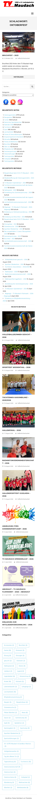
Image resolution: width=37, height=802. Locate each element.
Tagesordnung (10, 761)
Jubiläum (8, 671)
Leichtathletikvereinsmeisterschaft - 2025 (17, 241)
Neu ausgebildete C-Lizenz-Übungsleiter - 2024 (17, 232)
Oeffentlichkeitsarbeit (23, 58)
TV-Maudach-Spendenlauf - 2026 (15, 183)
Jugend (20, 671)
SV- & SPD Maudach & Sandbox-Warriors (17, 745)
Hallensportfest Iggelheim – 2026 (15, 279)
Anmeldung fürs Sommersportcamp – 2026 (19, 284)
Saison (7, 718)
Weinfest (8, 787)
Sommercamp (21, 718)
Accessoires (9, 645)
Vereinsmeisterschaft (12, 767)
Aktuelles (7, 139)
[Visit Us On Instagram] (20, 105)
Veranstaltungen (9, 154)
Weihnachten (24, 782)
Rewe (25, 712)
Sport (6, 129)
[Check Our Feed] (13, 105)
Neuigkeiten (8, 117)
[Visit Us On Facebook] (5, 105)
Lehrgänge (26, 686)
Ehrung (7, 655)
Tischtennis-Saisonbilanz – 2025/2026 (17, 267)
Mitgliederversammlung (13, 697)
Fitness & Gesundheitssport (13, 134)
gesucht (8, 661)
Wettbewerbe (22, 787)
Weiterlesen (18, 77)
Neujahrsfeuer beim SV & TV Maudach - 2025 (18, 219)
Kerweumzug (25, 676)
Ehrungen (20, 655)
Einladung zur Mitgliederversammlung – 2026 (17, 299)
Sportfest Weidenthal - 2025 (13, 229)
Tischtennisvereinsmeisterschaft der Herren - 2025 (18, 186)
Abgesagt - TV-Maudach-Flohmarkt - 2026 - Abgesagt (18, 208)
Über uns (7, 146)
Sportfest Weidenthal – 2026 (14, 264)
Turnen (6, 120)
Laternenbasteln (10, 686)
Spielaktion (19, 723)
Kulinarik (20, 681)
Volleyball (7, 159)
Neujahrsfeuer (22, 702)
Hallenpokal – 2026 (11, 272)
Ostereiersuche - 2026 (11, 226)
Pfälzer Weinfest (10, 712)
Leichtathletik (8, 132)
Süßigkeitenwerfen (11, 751)
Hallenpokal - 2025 (10, 190)
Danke (7, 650)
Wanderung (9, 782)
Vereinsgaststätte (10, 115)
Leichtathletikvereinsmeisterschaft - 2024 (17, 202)
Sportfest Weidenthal (12, 733)
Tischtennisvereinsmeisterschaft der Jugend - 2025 (19, 198)
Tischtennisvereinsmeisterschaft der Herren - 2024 (18, 247)
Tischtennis (8, 127)
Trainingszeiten (9, 156)
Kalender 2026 (8, 125)
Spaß (7, 723)
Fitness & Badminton (11, 142)
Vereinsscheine (10, 777)
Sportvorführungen (11, 738)
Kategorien (5, 92)
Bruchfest (7, 144)
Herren (22, 666)
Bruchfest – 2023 (10, 55)
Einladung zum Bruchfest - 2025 (14, 217)
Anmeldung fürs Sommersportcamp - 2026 (18, 192)
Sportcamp (25, 728)
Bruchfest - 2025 (9, 239)
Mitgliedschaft (9, 149)
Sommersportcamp (10, 151)
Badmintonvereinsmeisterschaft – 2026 (17, 274)
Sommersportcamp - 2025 (12, 236)
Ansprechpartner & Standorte (13, 137)
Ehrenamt (20, 650)
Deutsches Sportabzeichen (13, 122)
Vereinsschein (9, 772)
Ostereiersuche (10, 707)
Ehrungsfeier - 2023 (10, 224)
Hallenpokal (9, 666)
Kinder (7, 681)
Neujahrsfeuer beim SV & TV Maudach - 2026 (18, 173)
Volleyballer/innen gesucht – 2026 (16, 259)
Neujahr (7, 702)
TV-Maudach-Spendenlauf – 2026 (16, 289)
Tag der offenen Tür (11, 756)
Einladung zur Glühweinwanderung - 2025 (18, 212)
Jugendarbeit (9, 676)
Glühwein (21, 661)
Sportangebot (9, 728)
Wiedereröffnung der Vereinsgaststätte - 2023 (19, 178)
